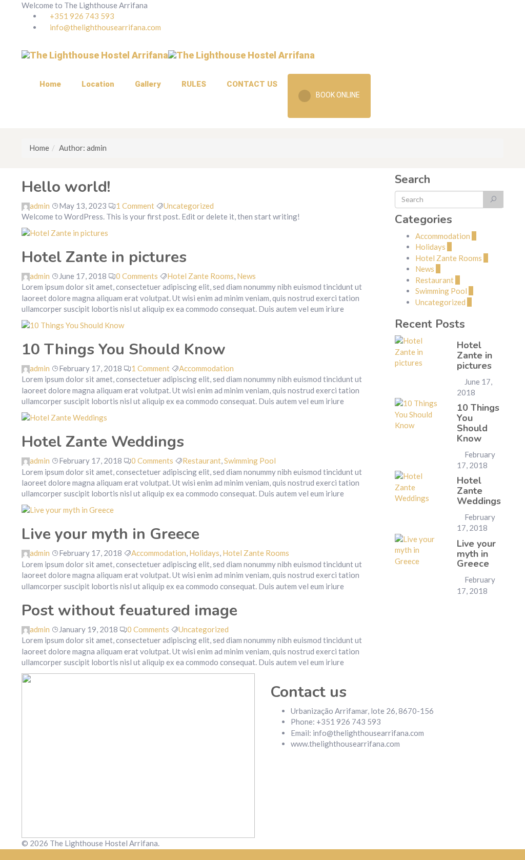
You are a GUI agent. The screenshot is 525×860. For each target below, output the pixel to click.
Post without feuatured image (129, 610)
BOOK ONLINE (338, 95)
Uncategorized (189, 205)
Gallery (148, 84)
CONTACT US (252, 84)
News (246, 276)
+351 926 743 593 (81, 16)
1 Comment (135, 205)
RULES (193, 84)
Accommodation (206, 368)
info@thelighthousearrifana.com (105, 27)
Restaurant (202, 460)
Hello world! (66, 186)
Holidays (204, 552)
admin (40, 205)
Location (98, 84)
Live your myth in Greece (110, 534)
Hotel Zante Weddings (103, 441)
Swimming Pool (250, 460)
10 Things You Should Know (124, 349)
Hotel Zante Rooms (200, 276)
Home (50, 84)
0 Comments (137, 276)
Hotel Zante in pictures (104, 257)
